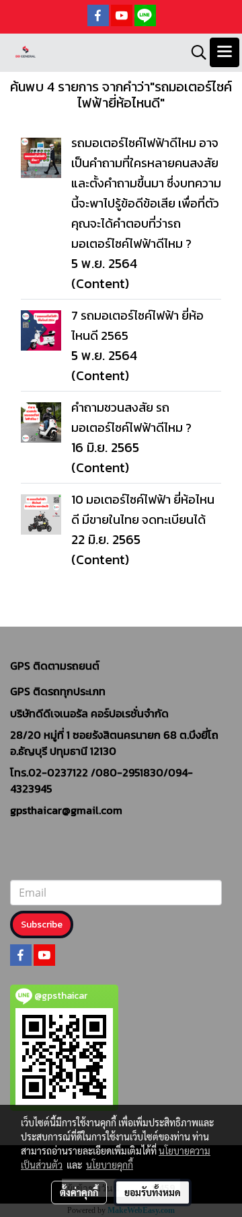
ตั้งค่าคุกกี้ (79, 1192)
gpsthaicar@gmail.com (66, 810)
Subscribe (42, 924)
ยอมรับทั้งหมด (152, 1192)
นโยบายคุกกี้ (109, 1165)
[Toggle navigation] (224, 52)
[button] (194, 52)
